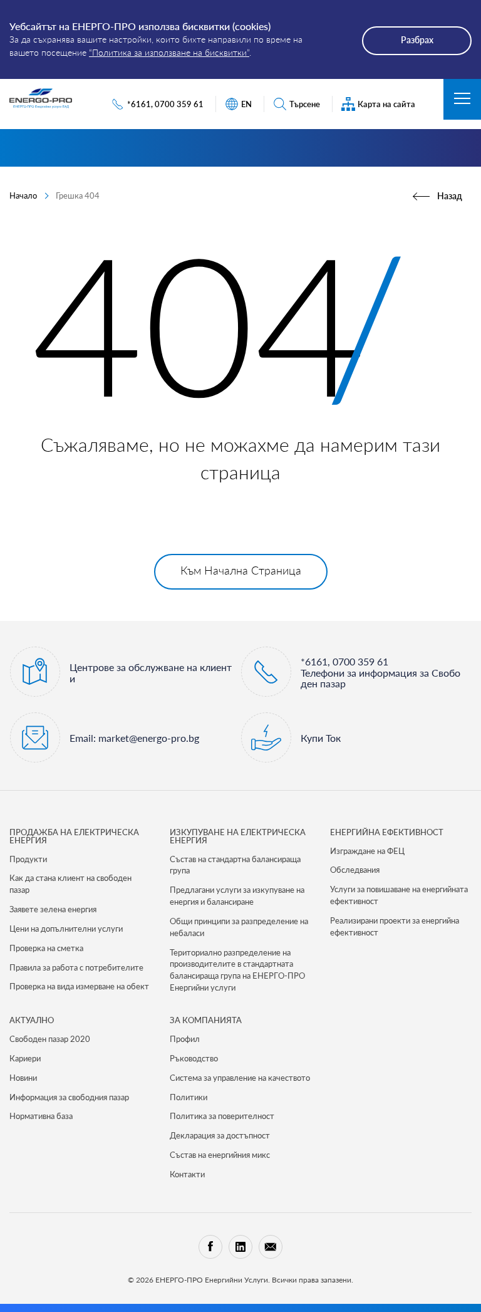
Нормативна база (41, 1116)
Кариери (25, 1058)
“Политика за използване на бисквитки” (169, 52)
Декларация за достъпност (220, 1135)
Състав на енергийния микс (220, 1155)
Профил (185, 1039)
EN (246, 104)
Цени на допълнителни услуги (66, 929)
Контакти (187, 1174)
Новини (23, 1078)
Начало (23, 195)
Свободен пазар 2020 (49, 1039)
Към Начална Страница (240, 570)
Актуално (31, 1020)
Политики (188, 1097)
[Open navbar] (462, 99)
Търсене (304, 104)
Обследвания (355, 870)
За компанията (206, 1020)
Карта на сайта (386, 104)
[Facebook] (210, 1247)
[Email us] (270, 1247)
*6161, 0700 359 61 (165, 104)
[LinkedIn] (240, 1247)
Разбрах (417, 39)
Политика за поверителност (222, 1116)
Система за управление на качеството (240, 1078)
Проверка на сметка (46, 948)
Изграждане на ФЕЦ (367, 851)
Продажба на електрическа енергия (74, 836)
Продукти (28, 859)
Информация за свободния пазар (69, 1097)
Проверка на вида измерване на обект (79, 986)
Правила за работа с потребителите (76, 967)
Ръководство (194, 1058)
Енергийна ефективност (386, 832)
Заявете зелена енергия (52, 909)
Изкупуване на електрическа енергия (238, 836)
